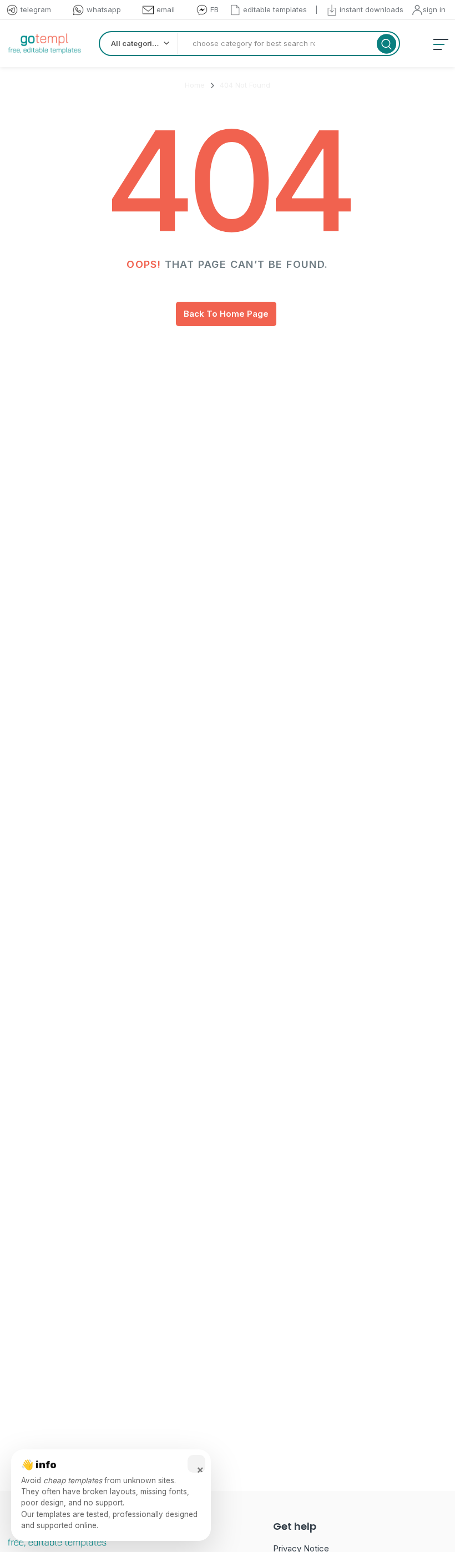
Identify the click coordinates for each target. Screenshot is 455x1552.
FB (214, 9)
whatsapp (104, 9)
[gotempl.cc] (44, 43)
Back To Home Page (226, 313)
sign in (434, 9)
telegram (36, 9)
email (165, 9)
